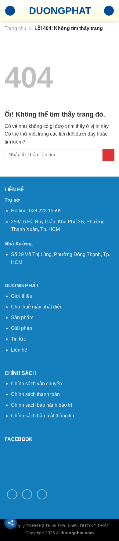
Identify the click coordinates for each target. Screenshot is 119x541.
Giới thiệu (21, 296)
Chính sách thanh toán (35, 394)
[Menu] (10, 11)
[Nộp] (108, 155)
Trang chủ (15, 28)
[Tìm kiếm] (109, 11)
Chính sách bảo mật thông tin (42, 415)
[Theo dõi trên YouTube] (42, 494)
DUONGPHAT (59, 11)
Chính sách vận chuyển (36, 383)
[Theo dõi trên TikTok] (27, 494)
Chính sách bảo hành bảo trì (41, 405)
